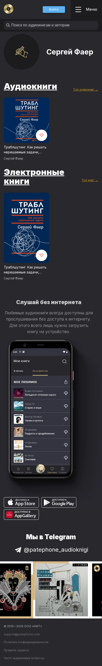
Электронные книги (34, 176)
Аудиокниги (30, 86)
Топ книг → (90, 180)
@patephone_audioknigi (56, 549)
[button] (54, 9)
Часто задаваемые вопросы (24, 658)
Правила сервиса (16, 650)
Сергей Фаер (13, 158)
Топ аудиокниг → (85, 89)
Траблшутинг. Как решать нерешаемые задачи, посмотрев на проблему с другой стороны (25, 150)
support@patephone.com (22, 634)
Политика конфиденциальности (26, 642)
